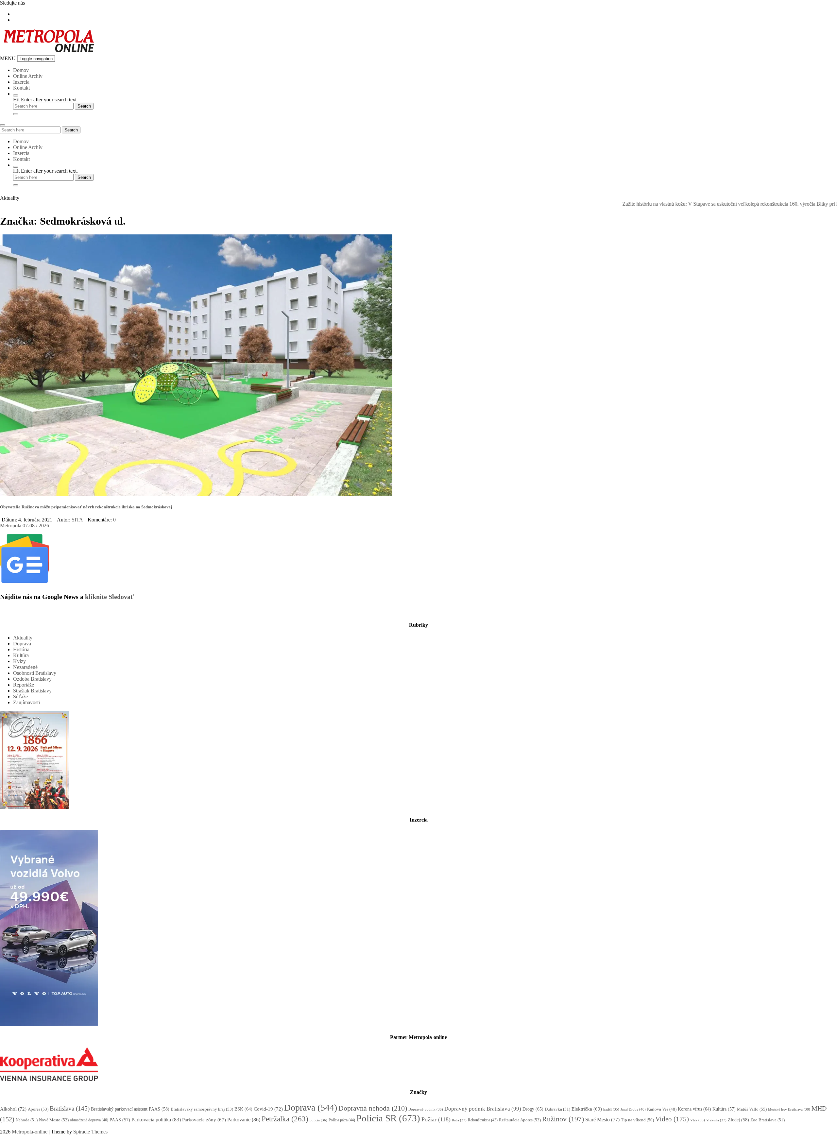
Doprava (22, 643)
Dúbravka (557, 1109)
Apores (38, 1109)
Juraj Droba (633, 1109)
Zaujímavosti (26, 702)
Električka (587, 1109)
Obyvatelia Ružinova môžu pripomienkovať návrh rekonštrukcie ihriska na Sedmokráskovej (86, 506)
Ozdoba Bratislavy (32, 679)
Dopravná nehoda (372, 1108)
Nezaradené (25, 667)
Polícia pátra (342, 1120)
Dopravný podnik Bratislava (482, 1109)
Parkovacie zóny (204, 1119)
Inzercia (21, 82)
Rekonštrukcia (483, 1120)
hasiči (611, 1109)
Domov (21, 70)
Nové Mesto (54, 1119)
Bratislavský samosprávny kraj (202, 1109)
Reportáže (23, 685)
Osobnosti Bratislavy (34, 673)
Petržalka (285, 1118)
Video (672, 1119)
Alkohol (13, 1109)
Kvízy (19, 661)
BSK (243, 1109)
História (21, 649)
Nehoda (27, 1119)
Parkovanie (243, 1120)
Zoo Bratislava (767, 1119)
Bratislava (70, 1108)
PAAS (120, 1119)
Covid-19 (268, 1109)
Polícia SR (388, 1118)
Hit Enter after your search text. (45, 99)
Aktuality (22, 637)
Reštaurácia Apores (520, 1119)
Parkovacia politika (156, 1119)
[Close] (15, 114)
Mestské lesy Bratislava (789, 1109)
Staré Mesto (602, 1119)
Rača (459, 1120)
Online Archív (28, 76)
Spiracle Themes (90, 1131)
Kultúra (21, 655)
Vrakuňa (716, 1120)
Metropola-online (29, 1131)
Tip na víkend (637, 1120)
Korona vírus (694, 1109)
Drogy (532, 1109)
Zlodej (738, 1119)
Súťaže (20, 696)
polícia (318, 1120)
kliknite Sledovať (109, 596)
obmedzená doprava (89, 1120)
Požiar (436, 1119)
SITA (77, 519)
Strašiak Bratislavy (32, 690)
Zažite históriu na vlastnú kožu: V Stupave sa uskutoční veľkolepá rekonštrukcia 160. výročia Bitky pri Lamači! (701, 204)
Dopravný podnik (425, 1109)
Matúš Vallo (752, 1109)
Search (71, 130)
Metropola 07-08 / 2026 (24, 525)
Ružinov (563, 1119)
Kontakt (21, 88)
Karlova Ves (661, 1109)
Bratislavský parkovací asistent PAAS (130, 1109)
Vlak (697, 1120)
